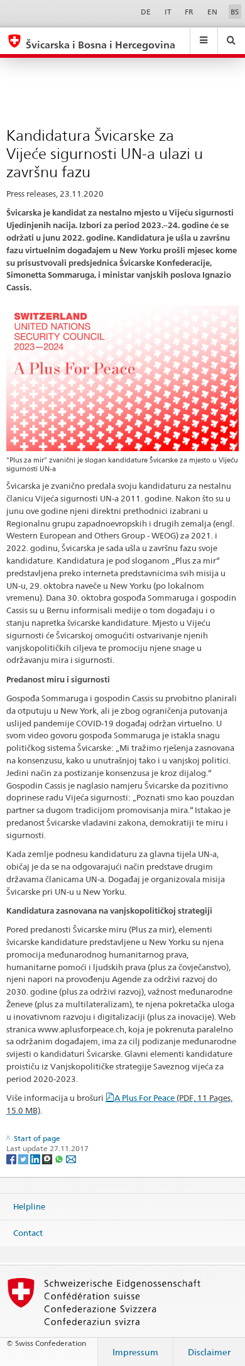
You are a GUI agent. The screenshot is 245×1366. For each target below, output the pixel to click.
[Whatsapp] (60, 1158)
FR (189, 11)
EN (212, 11)
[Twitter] (24, 1158)
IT (168, 11)
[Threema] (48, 1158)
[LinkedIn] (36, 1158)
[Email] (71, 1158)
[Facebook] (12, 1158)
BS (235, 11)
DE (146, 11)
